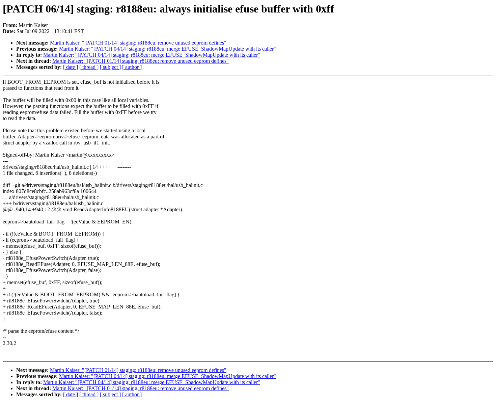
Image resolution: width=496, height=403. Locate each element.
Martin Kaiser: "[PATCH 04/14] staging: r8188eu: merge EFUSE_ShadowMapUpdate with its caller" (167, 49)
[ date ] (70, 67)
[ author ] (132, 67)
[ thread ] (89, 67)
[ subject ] (110, 67)
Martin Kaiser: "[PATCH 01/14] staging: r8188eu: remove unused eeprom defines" (138, 43)
